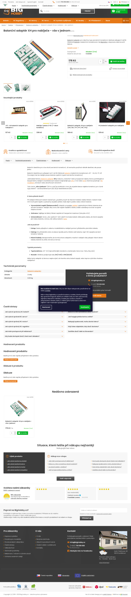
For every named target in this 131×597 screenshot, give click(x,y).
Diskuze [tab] (68, 161)
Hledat (87, 11)
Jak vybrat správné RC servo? (16, 317)
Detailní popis (72, 48)
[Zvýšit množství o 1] (103, 60)
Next (128, 123)
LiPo (72, 181)
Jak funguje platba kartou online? (80, 317)
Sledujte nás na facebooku (81, 551)
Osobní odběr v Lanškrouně (46, 545)
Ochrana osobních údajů (14, 557)
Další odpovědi (65, 479)
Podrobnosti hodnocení (91, 35)
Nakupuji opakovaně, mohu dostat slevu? (83, 322)
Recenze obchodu (43, 539)
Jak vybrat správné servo (16, 464)
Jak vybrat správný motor (16, 467)
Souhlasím (85, 307)
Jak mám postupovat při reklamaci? (18, 331)
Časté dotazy (41, 161)
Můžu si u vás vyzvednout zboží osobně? (83, 312)
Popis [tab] (8, 161)
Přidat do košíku (117, 61)
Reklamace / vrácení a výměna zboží (18, 554)
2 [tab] (65, 143)
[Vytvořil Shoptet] (121, 594)
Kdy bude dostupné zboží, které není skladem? (22, 336)
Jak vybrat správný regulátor (17, 470)
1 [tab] (64, 143)
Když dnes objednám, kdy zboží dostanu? (83, 326)
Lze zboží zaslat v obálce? (58, 467)
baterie (76, 42)
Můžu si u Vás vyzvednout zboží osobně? (63, 464)
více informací (104, 563)
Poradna (11, 2)
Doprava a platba (11, 536)
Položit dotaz (96, 296)
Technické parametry (23, 161)
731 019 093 (100, 284)
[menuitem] (7, 20)
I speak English (32, 2)
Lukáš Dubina (107, 594)
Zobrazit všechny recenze (19, 498)
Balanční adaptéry (34, 271)
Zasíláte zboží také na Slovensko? (80, 331)
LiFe (84, 181)
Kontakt (40, 2)
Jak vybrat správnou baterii (16, 461)
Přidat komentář (10, 381)
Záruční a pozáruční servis (46, 542)
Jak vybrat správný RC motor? (16, 322)
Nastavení (46, 307)
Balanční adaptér (73, 40)
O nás (4, 2)
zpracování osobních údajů (104, 514)
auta (65, 219)
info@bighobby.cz (98, 280)
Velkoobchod (9, 548)
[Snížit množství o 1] (103, 62)
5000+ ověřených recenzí (12, 490)
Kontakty (40, 548)
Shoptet (125, 594)
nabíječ (75, 205)
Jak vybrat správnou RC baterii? (17, 312)
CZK (114, 2)
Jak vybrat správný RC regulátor (17, 326)
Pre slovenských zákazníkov (14, 542)
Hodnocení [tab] (56, 161)
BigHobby (104, 42)
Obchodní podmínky (12, 551)
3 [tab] (67, 143)
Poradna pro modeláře (13, 539)
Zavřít (77, 72)
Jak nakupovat (20, 2)
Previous (3, 123)
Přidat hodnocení (11, 360)
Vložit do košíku (121, 4)
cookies (47, 291)
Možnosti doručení (79, 68)
